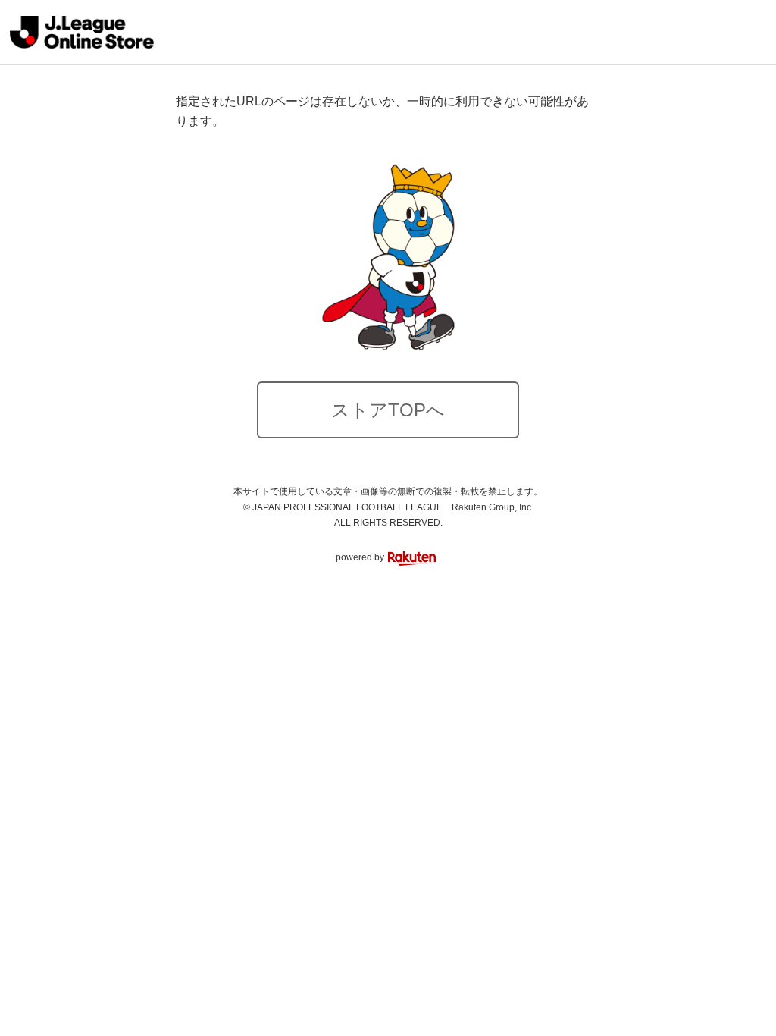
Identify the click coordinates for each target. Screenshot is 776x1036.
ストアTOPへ (388, 410)
